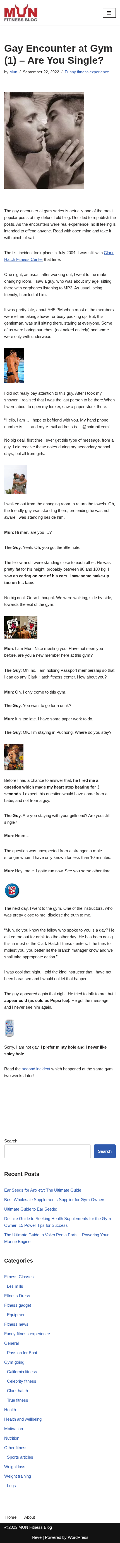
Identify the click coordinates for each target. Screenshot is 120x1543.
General (11, 1343)
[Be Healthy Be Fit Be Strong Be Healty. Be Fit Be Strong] (21, 13)
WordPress (78, 1537)
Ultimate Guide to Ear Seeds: (30, 1209)
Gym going (14, 1362)
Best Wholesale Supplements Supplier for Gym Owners (54, 1199)
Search (10, 1141)
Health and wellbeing (23, 1419)
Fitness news (16, 1324)
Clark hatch (17, 1390)
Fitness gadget (17, 1305)
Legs (11, 1485)
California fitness (22, 1371)
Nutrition (11, 1438)
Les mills (15, 1286)
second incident (36, 1068)
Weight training (17, 1476)
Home (10, 1517)
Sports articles (20, 1457)
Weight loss (14, 1466)
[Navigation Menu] (109, 13)
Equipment (17, 1314)
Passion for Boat (22, 1352)
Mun (13, 72)
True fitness (17, 1400)
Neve (37, 1537)
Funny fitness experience (87, 72)
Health (10, 1409)
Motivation (13, 1428)
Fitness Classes (19, 1276)
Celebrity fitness (21, 1381)
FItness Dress (17, 1295)
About (29, 1517)
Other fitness (16, 1447)
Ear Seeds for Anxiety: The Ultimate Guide (42, 1190)
